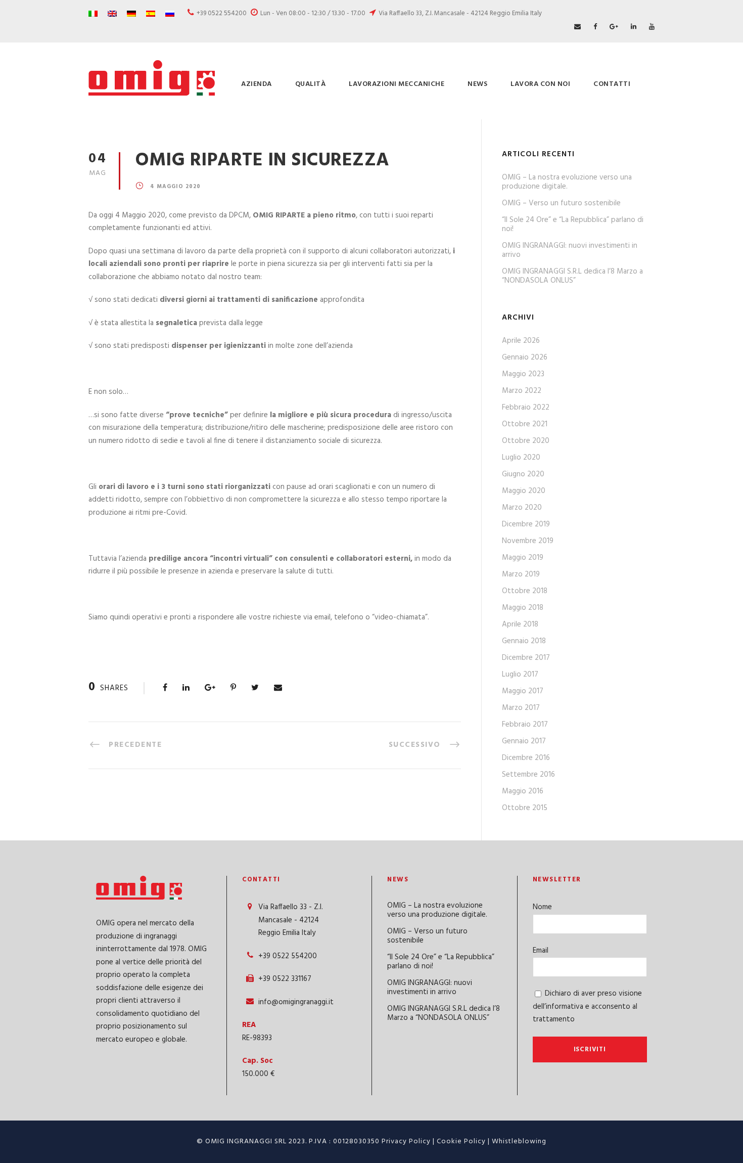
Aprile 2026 (521, 341)
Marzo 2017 (521, 708)
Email (540, 951)
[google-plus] (614, 27)
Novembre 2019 (527, 541)
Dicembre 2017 (526, 658)
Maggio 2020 (523, 491)
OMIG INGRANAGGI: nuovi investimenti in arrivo (569, 250)
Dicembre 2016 (526, 758)
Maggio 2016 (522, 791)
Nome (542, 907)
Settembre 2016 (528, 775)
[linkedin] (633, 27)
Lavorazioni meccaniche (396, 84)
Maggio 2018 (522, 608)
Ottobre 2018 (524, 591)
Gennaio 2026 (524, 357)
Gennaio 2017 (524, 741)
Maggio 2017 (522, 691)
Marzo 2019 (521, 574)
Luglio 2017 (520, 674)
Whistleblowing (519, 1141)
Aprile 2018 (520, 624)
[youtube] (652, 27)
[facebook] (595, 27)
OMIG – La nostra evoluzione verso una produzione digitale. (567, 182)
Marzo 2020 (522, 508)
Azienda (256, 84)
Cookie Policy (461, 1141)
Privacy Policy (406, 1141)
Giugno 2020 (523, 474)
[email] (577, 27)
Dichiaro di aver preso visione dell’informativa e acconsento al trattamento (587, 1006)
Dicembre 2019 (526, 524)
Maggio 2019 (522, 558)
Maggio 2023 (523, 374)
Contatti (611, 84)
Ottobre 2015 (524, 808)
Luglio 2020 (521, 458)
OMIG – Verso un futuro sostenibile (561, 203)
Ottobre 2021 (524, 424)
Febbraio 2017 (525, 725)
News (477, 84)
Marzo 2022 (521, 391)
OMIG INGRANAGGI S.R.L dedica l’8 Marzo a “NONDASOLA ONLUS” (572, 276)
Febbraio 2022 (525, 407)
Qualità (310, 84)
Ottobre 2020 (525, 441)
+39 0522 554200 (222, 13)
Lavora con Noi (540, 84)
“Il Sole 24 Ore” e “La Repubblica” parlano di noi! (572, 224)
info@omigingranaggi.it (296, 1002)
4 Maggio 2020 (175, 186)
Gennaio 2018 (524, 641)
